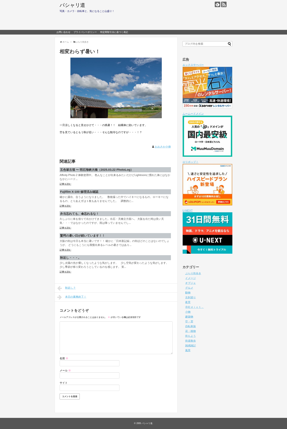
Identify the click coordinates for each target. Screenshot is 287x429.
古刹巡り (190, 297)
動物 (188, 292)
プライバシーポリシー (85, 32)
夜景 (188, 302)
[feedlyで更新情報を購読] (217, 4)
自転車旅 (190, 326)
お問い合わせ (63, 32)
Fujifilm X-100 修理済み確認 (79, 191)
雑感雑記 (190, 345)
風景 (188, 350)
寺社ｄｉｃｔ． (194, 307)
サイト (64, 382)
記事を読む (65, 184)
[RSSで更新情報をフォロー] (224, 4)
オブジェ (190, 283)
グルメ (189, 287)
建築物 (189, 316)
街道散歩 (190, 340)
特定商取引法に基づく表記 (114, 32)
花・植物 (190, 331)
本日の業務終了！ (75, 296)
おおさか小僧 (163, 146)
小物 (188, 311)
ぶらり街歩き (193, 273)
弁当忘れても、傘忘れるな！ (79, 213)
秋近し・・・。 (70, 257)
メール (65, 370)
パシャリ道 (72, 5)
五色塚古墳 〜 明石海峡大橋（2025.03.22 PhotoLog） (96, 169)
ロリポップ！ (190, 162)
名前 (64, 358)
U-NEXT (188, 210)
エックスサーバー (193, 64)
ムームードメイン (193, 113)
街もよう (190, 336)
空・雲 (189, 321)
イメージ (190, 278)
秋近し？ (70, 287)
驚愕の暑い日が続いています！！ (82, 235)
